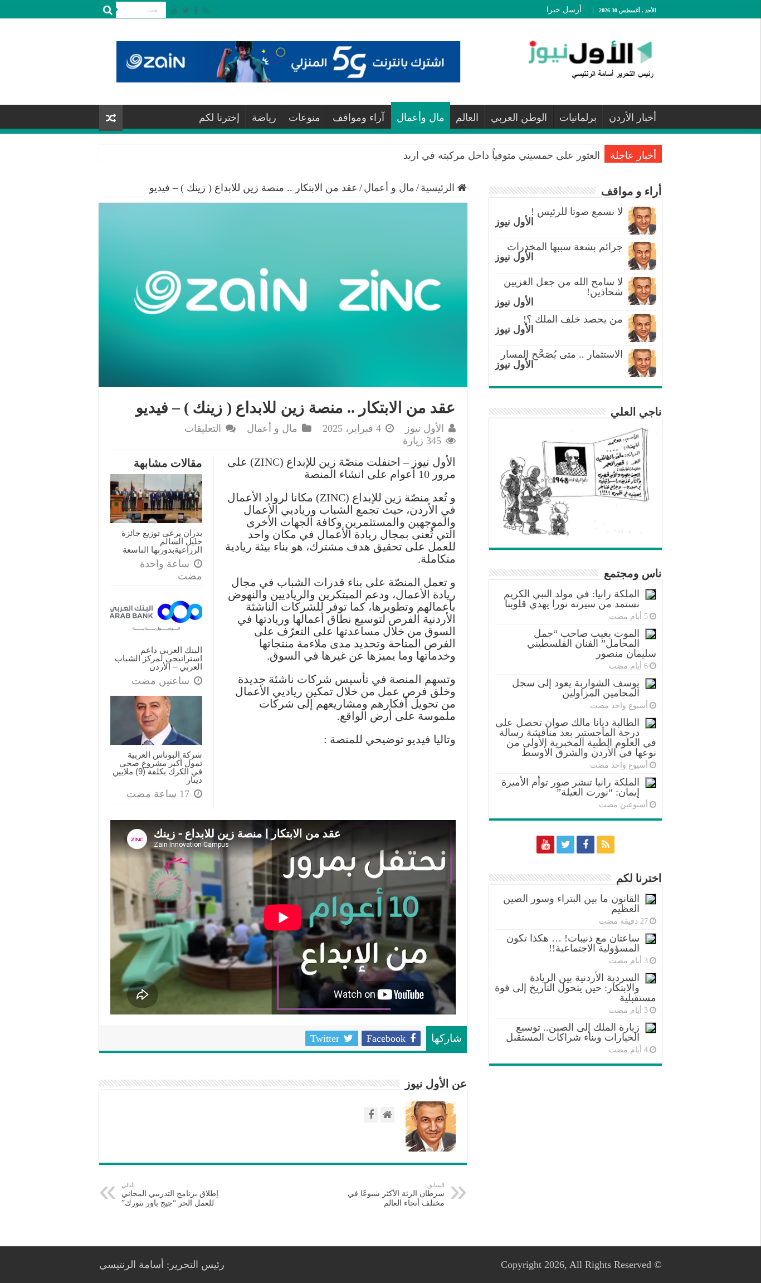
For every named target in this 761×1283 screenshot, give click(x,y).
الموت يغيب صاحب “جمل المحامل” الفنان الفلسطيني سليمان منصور (591, 643)
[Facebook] (196, 10)
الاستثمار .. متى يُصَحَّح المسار (562, 354)
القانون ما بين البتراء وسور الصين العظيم (571, 903)
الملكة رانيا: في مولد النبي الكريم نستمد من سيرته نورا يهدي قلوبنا (572, 598)
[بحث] (107, 10)
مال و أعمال (389, 187)
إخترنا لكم (219, 117)
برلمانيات (578, 117)
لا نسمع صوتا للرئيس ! (577, 211)
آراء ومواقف (358, 117)
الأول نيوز (424, 428)
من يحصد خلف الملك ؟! (573, 319)
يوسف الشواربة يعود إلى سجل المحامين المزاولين (576, 688)
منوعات (304, 117)
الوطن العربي (519, 117)
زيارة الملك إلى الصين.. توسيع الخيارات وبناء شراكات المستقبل (573, 1032)
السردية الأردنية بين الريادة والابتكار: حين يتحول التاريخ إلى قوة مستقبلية (575, 987)
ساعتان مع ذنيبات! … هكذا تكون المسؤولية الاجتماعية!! (573, 943)
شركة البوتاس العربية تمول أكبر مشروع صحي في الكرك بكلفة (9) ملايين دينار (157, 767)
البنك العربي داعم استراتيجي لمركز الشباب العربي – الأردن (158, 658)
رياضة (264, 117)
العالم (467, 117)
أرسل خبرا (564, 10)
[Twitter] (186, 10)
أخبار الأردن (632, 117)
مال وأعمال (421, 117)
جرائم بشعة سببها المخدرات (565, 246)
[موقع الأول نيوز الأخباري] (583, 59)
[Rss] (206, 10)
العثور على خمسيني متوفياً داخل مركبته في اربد (501, 155)
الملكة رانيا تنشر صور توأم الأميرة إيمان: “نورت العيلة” (570, 787)
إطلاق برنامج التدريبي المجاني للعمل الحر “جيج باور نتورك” (169, 1194)
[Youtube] (174, 10)
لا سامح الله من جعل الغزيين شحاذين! (563, 286)
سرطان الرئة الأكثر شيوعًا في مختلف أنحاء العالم (396, 1194)
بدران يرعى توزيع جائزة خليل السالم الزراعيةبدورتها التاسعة (161, 541)
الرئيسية (439, 187)
